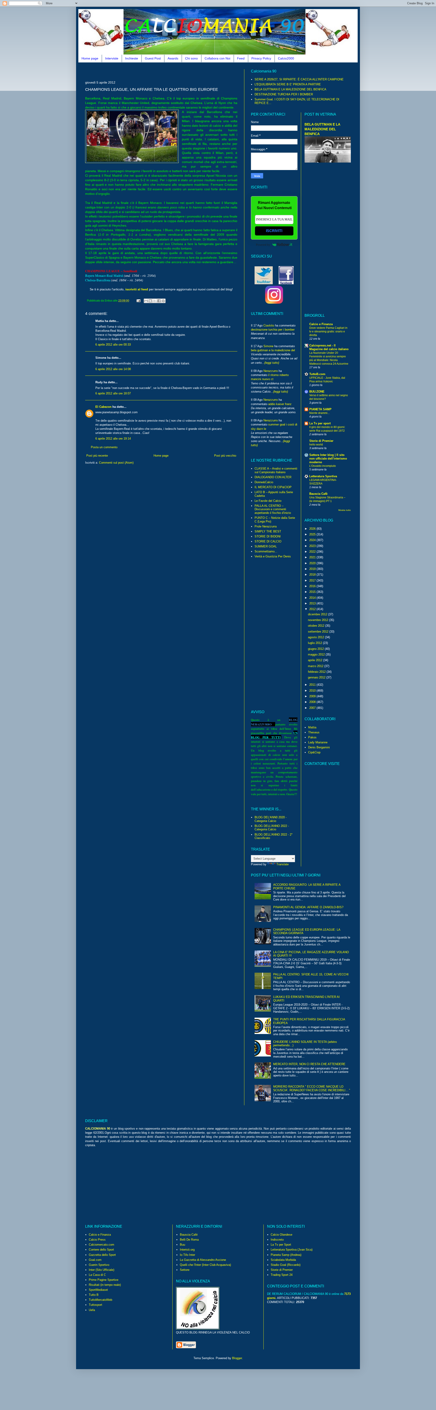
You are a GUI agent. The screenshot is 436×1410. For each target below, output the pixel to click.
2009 (313, 696)
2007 (313, 708)
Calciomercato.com (101, 1244)
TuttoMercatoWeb (100, 1299)
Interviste (111, 58)
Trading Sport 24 (281, 1274)
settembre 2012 (318, 631)
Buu (182, 1244)
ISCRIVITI (274, 231)
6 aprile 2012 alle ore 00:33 (113, 344)
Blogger (237, 1358)
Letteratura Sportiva (323, 476)
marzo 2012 (316, 666)
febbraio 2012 (317, 671)
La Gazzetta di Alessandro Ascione (203, 1260)
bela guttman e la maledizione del (273, 350)
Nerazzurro (270, 371)
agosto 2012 (316, 637)
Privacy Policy (261, 58)
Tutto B (94, 1294)
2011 (313, 684)
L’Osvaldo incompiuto (322, 466)
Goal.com (95, 1260)
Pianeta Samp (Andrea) (286, 1255)
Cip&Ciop (314, 752)
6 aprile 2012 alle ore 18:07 (113, 393)
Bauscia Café (189, 1234)
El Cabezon (103, 406)
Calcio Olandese (281, 1234)
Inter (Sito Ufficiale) (101, 1269)
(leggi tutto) (271, 362)
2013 (313, 603)
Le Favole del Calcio (268, 500)
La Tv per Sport (281, 1244)
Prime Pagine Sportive (103, 1279)
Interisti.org (187, 1249)
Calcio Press (97, 1239)
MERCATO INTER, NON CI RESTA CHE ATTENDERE (309, 1064)
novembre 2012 (318, 620)
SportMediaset (98, 1289)
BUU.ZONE (317, 391)
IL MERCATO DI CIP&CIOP (273, 487)
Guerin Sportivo (99, 1265)
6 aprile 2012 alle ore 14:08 (113, 369)
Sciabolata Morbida (283, 1260)
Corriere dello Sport (101, 1249)
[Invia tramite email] (146, 301)
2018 (313, 574)
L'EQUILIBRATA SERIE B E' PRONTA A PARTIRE (288, 84)
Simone (268, 346)
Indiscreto (277, 1239)
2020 (313, 563)
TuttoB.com (317, 374)
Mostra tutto (344, 510)
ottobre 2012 (316, 625)
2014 (313, 597)
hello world (316, 444)
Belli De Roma (189, 1239)
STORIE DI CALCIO (268, 541)
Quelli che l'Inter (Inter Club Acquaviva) (205, 1265)
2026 (313, 528)
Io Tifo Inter (187, 1255)
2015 (313, 592)
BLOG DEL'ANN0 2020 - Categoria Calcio (271, 819)
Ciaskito (268, 325)
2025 (313, 534)
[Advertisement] (167, 71)
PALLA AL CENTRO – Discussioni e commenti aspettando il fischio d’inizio (273, 509)
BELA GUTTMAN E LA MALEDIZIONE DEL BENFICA (290, 89)
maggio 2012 (317, 654)
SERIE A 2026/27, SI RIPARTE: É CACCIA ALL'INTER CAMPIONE (299, 79)
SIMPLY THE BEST (268, 531)
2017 (313, 580)
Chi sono (191, 58)
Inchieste (131, 58)
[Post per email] (138, 300)
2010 (313, 690)
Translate (282, 864)
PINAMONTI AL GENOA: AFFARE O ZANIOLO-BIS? (308, 907)
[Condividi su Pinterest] (163, 301)
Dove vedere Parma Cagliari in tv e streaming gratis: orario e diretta (328, 331)
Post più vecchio (225, 455)
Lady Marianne (317, 742)
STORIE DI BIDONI (268, 536)
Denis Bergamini (319, 747)
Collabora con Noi (217, 58)
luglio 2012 (315, 643)
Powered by (263, 244)
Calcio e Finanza (321, 324)
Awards (173, 58)
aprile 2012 (315, 660)
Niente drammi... (319, 413)
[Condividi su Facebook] (159, 301)
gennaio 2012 (317, 677)
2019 (313, 569)
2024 (313, 540)
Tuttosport (95, 1304)
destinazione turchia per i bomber (273, 329)
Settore (184, 1269)
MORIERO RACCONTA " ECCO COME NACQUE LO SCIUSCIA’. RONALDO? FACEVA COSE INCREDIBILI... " (311, 1088)
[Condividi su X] (154, 301)
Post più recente (97, 455)
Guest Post (153, 58)
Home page (90, 58)
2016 (313, 586)
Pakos (312, 737)
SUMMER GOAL (266, 546)
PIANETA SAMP (320, 409)
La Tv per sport (320, 423)
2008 (313, 702)
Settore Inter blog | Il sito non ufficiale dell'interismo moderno (328, 458)
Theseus (314, 732)
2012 (313, 609)
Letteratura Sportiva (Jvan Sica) (291, 1249)
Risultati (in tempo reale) (105, 1284)
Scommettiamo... (266, 551)
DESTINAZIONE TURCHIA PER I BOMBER (284, 94)
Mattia (312, 727)
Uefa (92, 1310)
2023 (313, 546)
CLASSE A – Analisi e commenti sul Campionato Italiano (276, 470)
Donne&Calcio (264, 482)
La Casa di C (97, 1274)
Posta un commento (104, 447)
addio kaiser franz (280, 404)
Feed (241, 58)
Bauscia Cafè (318, 493)
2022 (313, 551)
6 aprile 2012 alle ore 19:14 (113, 438)
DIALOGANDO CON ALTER (273, 477)
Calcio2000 (286, 58)
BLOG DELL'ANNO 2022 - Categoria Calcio (272, 827)
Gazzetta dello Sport (102, 1255)
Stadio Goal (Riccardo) (285, 1265)
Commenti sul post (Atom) (116, 462)
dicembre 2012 (318, 614)
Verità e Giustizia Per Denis (273, 556)
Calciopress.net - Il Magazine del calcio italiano (329, 347)
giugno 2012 (316, 649)
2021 (313, 557)
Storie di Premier (321, 441)
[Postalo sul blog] (150, 301)
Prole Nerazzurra (266, 526)
